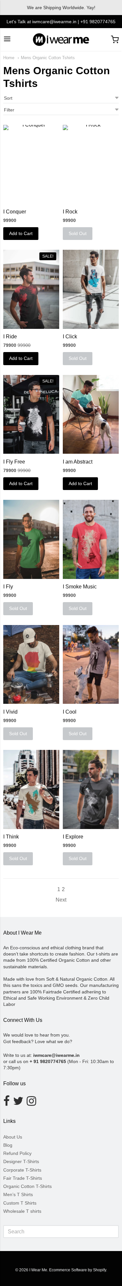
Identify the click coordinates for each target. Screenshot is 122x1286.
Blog (7, 1145)
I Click (70, 336)
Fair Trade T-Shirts (22, 1178)
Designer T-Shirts (21, 1161)
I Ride (10, 336)
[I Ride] (31, 289)
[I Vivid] (31, 664)
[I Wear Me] (61, 39)
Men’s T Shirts (18, 1194)
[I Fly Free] (31, 414)
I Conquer (14, 211)
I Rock (70, 211)
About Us (12, 1137)
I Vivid (10, 712)
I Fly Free (14, 462)
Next (61, 900)
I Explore (73, 836)
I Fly (8, 586)
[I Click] (91, 289)
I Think (11, 836)
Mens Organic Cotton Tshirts (48, 57)
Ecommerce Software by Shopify (77, 1270)
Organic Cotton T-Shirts (27, 1186)
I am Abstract (77, 462)
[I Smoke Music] (91, 539)
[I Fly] (31, 539)
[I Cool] (91, 664)
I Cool (69, 712)
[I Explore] (91, 789)
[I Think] (31, 789)
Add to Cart (21, 233)
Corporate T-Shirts (22, 1170)
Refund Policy (17, 1153)
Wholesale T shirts (22, 1211)
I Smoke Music (80, 586)
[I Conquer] (31, 164)
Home (8, 57)
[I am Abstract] (91, 414)
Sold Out (78, 233)
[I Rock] (91, 164)
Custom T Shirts (19, 1203)
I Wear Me (38, 1270)
